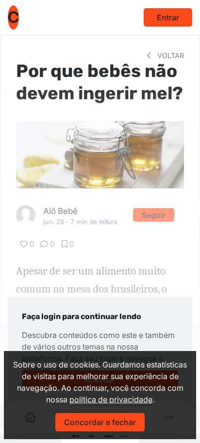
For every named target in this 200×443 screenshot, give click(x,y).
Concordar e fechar (100, 422)
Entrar (168, 17)
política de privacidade (110, 399)
